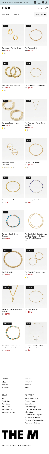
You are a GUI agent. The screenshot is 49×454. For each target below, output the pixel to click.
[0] (45, 8)
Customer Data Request (33, 415)
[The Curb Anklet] (13, 259)
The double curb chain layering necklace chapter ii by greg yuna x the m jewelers (36, 236)
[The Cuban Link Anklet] (13, 187)
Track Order (6, 401)
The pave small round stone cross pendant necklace (35, 347)
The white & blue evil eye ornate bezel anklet (11, 347)
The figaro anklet (31, 48)
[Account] (42, 8)
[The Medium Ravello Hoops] (13, 35)
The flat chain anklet (32, 162)
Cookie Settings (30, 407)
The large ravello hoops (10, 123)
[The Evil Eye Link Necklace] (36, 187)
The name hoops (8, 162)
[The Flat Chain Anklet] (36, 149)
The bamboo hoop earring (11, 85)
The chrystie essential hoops (35, 272)
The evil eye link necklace (34, 200)
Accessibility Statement (33, 417)
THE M (5, 379)
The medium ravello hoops (11, 48)
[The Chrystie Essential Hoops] (36, 259)
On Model (16, 14)
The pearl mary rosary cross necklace (35, 124)
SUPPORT (29, 395)
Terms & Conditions (32, 398)
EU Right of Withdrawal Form (35, 420)
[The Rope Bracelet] (36, 296)
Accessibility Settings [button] (32, 423)
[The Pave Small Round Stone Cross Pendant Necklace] (36, 333)
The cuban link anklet (9, 200)
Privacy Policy (30, 401)
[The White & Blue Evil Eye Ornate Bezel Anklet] (13, 333)
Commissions (7, 409)
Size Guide (6, 407)
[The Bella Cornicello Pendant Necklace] (13, 296)
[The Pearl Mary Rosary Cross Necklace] (36, 110)
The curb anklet (7, 272)
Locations (5, 387)
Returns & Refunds (8, 412)
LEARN (5, 395)
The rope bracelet (31, 310)
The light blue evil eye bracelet (10, 235)
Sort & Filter (39, 14)
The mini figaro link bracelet (35, 85)
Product (8, 14)
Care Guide (6, 404)
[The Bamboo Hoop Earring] (13, 72)
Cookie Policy (29, 404)
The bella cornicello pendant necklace (12, 311)
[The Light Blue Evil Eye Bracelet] (13, 221)
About (4, 382)
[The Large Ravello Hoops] (13, 110)
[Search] (38, 8)
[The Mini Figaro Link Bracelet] (36, 72)
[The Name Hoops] (13, 149)
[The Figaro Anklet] (36, 35)
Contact (5, 385)
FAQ (3, 398)
